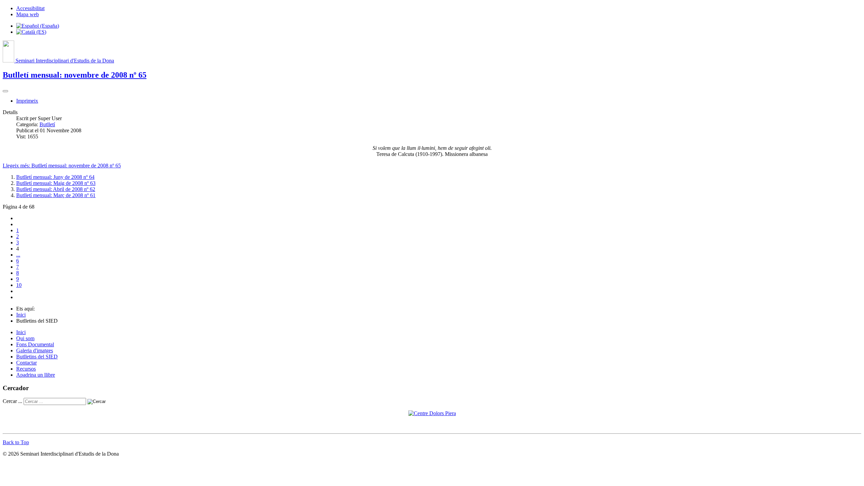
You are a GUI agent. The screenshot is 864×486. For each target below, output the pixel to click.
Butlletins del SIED (37, 356)
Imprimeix (27, 101)
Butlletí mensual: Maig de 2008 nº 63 (56, 183)
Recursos (26, 369)
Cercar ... (12, 401)
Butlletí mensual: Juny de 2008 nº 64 (55, 177)
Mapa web (27, 14)
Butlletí (47, 124)
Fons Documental (35, 344)
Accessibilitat (30, 8)
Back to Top (16, 442)
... (18, 255)
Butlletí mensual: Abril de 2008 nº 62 (55, 189)
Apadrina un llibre (35, 375)
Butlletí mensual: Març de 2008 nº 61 (56, 195)
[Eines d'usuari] (5, 91)
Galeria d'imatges (34, 350)
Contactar (26, 363)
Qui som (25, 338)
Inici (21, 332)
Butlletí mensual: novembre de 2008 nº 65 (74, 75)
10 (19, 285)
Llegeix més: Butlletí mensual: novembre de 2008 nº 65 (62, 165)
